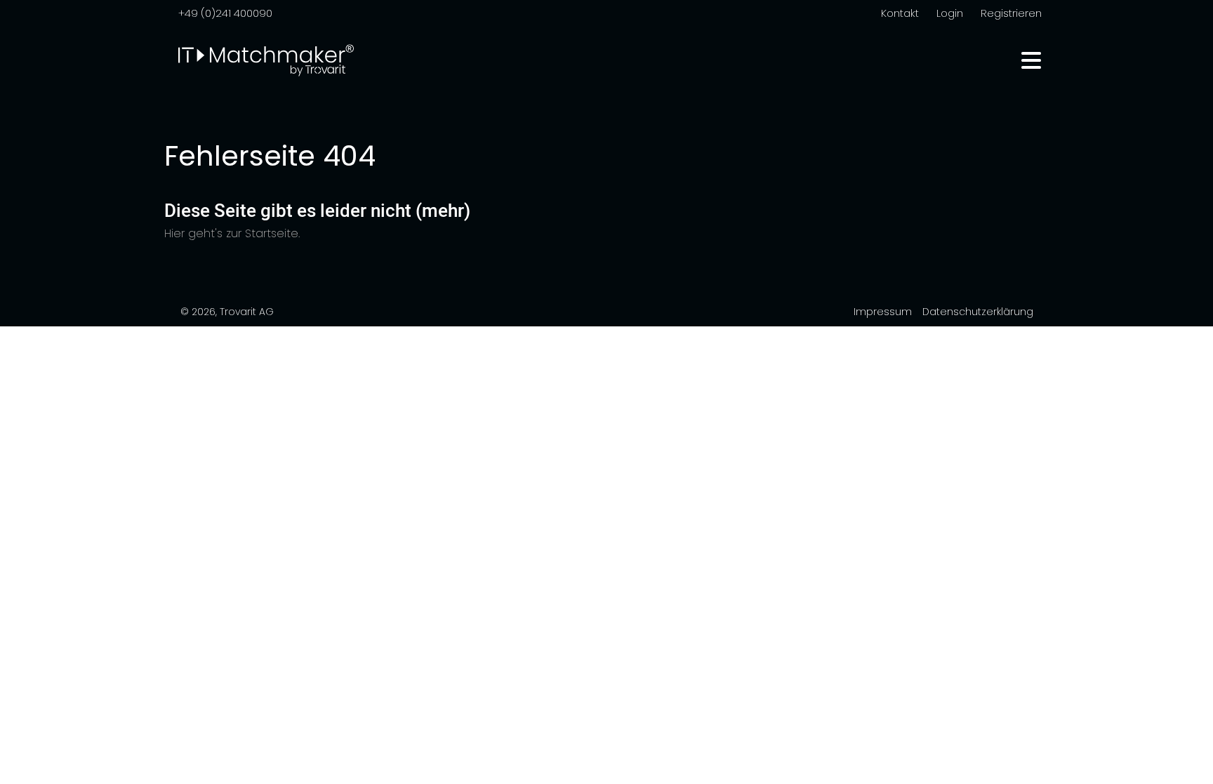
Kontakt (900, 13)
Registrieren (1011, 13)
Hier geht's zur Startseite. (232, 233)
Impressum (883, 312)
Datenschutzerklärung (977, 312)
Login (949, 13)
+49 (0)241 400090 (225, 13)
